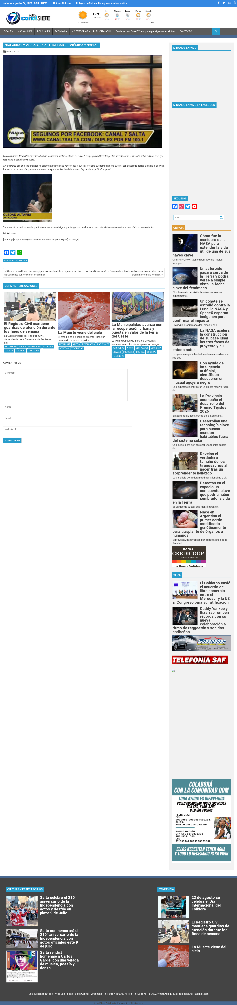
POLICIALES (43, 31)
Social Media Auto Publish (105, 1003)
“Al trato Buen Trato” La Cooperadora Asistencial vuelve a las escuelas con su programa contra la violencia (124, 273)
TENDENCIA (166, 889)
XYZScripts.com (136, 1003)
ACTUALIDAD (11, 347)
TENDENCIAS (33, 351)
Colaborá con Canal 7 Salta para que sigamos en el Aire (145, 31)
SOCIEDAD (20, 351)
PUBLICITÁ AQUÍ (102, 31)
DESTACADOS (10, 260)
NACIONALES (25, 31)
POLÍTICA (23, 260)
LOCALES (8, 31)
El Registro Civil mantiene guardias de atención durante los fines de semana (101, 4)
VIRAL (177, 574)
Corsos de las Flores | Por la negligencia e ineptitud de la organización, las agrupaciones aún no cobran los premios (42, 273)
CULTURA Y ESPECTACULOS (25, 889)
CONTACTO (186, 31)
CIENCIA (178, 227)
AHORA (22, 347)
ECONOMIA (61, 31)
